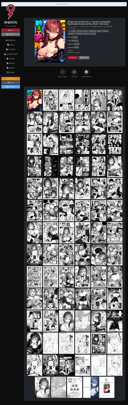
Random (11, 40)
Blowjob (99, 31)
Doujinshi (76, 44)
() (73, 57)
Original (75, 37)
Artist (11, 59)
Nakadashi (71, 34)
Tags (11, 45)
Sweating (93, 34)
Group (11, 63)
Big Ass (86, 31)
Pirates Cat (75, 40)
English (76, 47)
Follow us (11, 87)
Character (11, 54)
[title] (34, 100)
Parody (11, 49)
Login (11, 30)
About (11, 68)
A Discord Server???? (62, 4)
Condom (73, 31)
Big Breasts (92, 31)
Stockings (86, 34)
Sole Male (80, 31)
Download (85, 57)
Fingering (105, 31)
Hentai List (11, 79)
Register (11, 34)
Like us (11, 83)
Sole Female (78, 34)
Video (12, 72)
